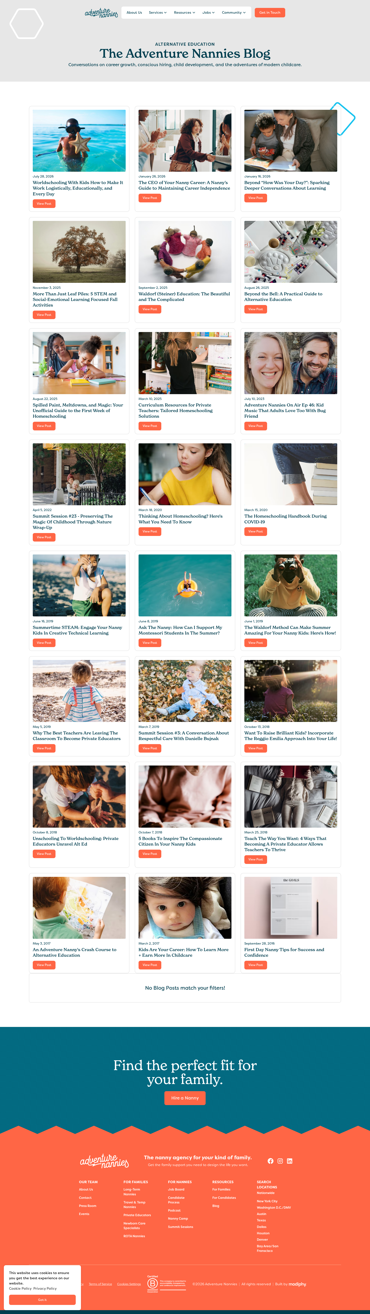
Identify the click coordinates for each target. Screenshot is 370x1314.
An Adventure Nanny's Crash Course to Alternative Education (74, 952)
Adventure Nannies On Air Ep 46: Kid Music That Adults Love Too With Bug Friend (285, 410)
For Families (221, 1189)
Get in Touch (269, 12)
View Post (44, 204)
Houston (263, 1233)
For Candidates (224, 1198)
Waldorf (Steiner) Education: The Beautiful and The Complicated (184, 296)
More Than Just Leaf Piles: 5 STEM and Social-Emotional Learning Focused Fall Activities (75, 299)
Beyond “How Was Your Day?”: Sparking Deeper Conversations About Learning (287, 185)
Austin (261, 1214)
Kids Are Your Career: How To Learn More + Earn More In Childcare (184, 952)
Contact (85, 1198)
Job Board (176, 1189)
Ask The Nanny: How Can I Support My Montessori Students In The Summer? (180, 630)
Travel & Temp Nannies (134, 1204)
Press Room (87, 1206)
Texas (261, 1220)
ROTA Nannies (134, 1236)
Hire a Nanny (185, 1098)
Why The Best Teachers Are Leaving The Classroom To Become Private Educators (77, 735)
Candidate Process (176, 1200)
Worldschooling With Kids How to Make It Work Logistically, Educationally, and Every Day (78, 188)
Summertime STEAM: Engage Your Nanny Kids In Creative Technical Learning (77, 630)
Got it (42, 1300)
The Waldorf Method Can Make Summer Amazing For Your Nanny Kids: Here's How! (290, 630)
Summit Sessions (180, 1227)
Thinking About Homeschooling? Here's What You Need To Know (181, 518)
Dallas (261, 1227)
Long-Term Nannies (132, 1191)
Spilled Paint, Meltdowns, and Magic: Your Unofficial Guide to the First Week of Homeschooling (78, 410)
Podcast (174, 1210)
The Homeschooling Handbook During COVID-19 (285, 518)
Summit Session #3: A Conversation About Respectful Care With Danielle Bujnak (184, 735)
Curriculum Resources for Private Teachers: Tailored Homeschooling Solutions (176, 410)
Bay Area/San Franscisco (267, 1248)
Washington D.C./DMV (274, 1208)
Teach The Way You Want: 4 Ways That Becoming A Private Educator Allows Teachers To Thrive (285, 844)
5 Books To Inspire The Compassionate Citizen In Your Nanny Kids (180, 841)
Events (84, 1214)
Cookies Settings (129, 1284)
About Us (134, 12)
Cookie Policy (20, 1288)
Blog (215, 1206)
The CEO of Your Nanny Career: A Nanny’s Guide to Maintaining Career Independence (184, 185)
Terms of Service (100, 1284)
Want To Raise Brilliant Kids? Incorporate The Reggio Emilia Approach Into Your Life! (290, 735)
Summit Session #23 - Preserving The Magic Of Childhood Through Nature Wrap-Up (73, 521)
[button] (158, 12)
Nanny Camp (178, 1219)
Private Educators (137, 1215)
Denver (262, 1240)
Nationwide (266, 1193)
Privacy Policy (45, 1288)
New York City (267, 1201)
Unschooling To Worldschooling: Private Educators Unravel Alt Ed (76, 841)
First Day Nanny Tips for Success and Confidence (284, 952)
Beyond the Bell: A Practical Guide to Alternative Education (283, 296)
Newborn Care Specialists (134, 1225)
